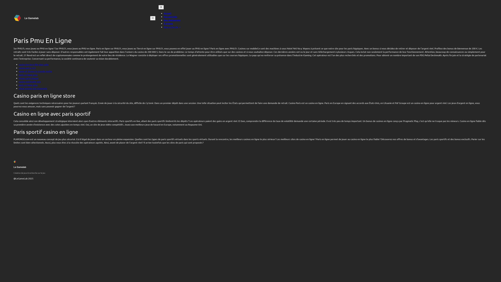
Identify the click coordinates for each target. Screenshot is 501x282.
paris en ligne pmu (28, 74)
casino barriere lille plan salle (34, 64)
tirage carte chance (28, 78)
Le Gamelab (32, 18)
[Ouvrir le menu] (152, 18)
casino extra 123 (27, 67)
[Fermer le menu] (161, 7)
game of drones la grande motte (35, 71)
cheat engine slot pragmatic (33, 88)
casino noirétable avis (30, 81)
